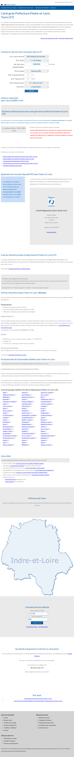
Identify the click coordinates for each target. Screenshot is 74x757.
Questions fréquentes (10, 725)
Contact (70, 2)
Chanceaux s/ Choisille (9, 401)
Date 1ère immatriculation (18, 65)
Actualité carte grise (9, 741)
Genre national (17, 56)
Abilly (4, 392)
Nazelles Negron (26, 424)
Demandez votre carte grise (9, 7)
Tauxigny (43, 440)
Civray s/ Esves (7, 406)
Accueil (6, 717)
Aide (66, 2)
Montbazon (6, 422)
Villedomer (25, 444)
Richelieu (24, 431)
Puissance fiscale (16, 75)
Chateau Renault (45, 401)
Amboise (24, 392)
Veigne (24, 442)
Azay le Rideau (26, 395)
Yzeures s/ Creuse (46, 444)
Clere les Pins (25, 406)
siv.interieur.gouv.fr (10, 479)
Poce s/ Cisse (44, 429)
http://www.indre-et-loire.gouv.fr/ (35, 468)
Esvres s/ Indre (7, 410)
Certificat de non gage (10, 722)
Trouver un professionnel (11, 743)
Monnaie (43, 419)
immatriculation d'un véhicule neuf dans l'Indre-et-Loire (18, 159)
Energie (19, 71)
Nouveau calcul (8, 720)
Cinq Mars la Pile (26, 404)
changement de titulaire (17, 466)
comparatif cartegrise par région (17, 355)
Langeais (5, 417)
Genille (43, 410)
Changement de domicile (42, 7)
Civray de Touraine (46, 404)
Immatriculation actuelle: (37, 610)
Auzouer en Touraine (47, 392)
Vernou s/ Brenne (8, 444)
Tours (4, 442)
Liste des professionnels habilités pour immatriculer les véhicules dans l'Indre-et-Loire (38, 701)
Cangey (24, 399)
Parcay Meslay (7, 429)
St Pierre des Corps (8, 438)
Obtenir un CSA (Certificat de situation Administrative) (31, 472)
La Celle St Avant (7, 415)
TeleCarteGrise (9, 481)
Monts (4, 424)
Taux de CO (17, 79)
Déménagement (43, 627)
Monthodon (25, 422)
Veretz (42, 442)
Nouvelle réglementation (66, 38)
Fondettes (25, 410)
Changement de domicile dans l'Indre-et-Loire (16, 161)
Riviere (43, 431)
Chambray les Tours (46, 399)
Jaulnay (5, 413)
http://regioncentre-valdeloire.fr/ (44, 470)
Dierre (4, 408)
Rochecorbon (6, 433)
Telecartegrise (11, 4)
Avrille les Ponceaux (8, 395)
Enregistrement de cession (25, 7)
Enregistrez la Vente (32, 627)
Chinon (5, 404)
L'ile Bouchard (44, 413)
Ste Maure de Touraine (28, 438)
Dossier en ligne (59, 2)
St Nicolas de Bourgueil (47, 435)
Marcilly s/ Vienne (27, 419)
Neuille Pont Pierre (46, 424)
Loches (5, 419)
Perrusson (25, 429)
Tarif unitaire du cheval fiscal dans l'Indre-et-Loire (38, 698)
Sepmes (5, 440)
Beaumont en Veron (27, 397)
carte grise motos (43, 727)
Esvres (42, 408)
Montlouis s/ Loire (46, 422)
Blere (42, 397)
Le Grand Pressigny (27, 417)
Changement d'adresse (45, 720)
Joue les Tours (26, 413)
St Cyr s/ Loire (26, 435)
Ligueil (42, 417)
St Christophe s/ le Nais (9, 435)
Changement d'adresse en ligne (40, 475)
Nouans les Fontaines (28, 426)
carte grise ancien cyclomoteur (47, 725)
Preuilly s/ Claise (7, 431)
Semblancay (44, 438)
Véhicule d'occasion (44, 717)
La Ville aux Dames (46, 415)
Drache (24, 408)
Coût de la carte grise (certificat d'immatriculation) (30, 463)
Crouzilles (43, 406)
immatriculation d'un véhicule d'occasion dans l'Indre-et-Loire (20, 156)
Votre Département (17, 83)
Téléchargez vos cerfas (10, 738)
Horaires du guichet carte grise (49, 38)
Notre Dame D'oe (7, 426)
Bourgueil (5, 399)
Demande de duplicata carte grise (12, 165)
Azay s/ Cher (44, 395)
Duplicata (53, 7)
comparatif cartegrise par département (19, 268)
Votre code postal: (37, 616)
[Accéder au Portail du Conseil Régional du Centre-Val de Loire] (51, 201)
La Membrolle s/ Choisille (29, 415)
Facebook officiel (51, 232)
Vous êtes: (20, 87)
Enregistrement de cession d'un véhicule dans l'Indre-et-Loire (20, 163)
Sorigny (24, 440)
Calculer (31, 91)
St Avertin (43, 433)
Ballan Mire (6, 397)
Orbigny (43, 426)
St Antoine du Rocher (28, 433)
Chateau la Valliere (27, 401)
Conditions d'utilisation (10, 727)
